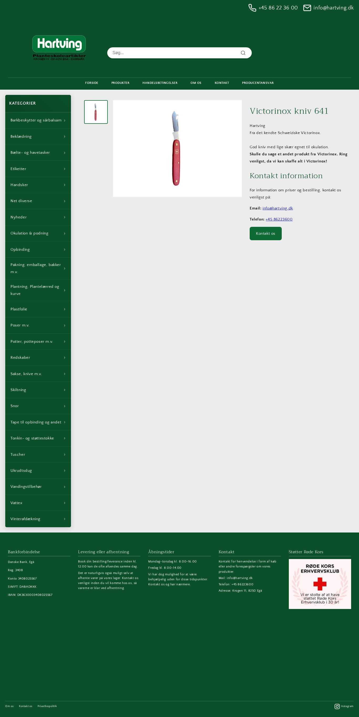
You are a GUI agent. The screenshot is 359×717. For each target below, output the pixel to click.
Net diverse (38, 201)
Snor (38, 406)
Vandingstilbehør (38, 486)
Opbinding (38, 249)
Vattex (38, 502)
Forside (91, 83)
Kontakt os (265, 233)
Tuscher (38, 454)
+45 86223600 (279, 219)
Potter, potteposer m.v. (38, 341)
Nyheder (38, 217)
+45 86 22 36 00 (278, 8)
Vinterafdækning (38, 518)
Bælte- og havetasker (38, 152)
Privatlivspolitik (47, 706)
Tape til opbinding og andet (38, 422)
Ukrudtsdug (38, 470)
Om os (9, 706)
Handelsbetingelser (159, 83)
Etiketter (38, 168)
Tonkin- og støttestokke (38, 438)
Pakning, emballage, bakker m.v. (38, 268)
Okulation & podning (38, 233)
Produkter (120, 83)
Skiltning (38, 389)
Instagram (347, 706)
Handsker (38, 184)
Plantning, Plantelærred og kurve (38, 290)
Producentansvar (258, 83)
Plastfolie (38, 309)
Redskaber (38, 357)
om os (196, 83)
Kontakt (222, 83)
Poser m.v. (38, 325)
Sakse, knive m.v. (38, 373)
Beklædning (38, 136)
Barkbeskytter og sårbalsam (38, 120)
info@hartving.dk (334, 8)
